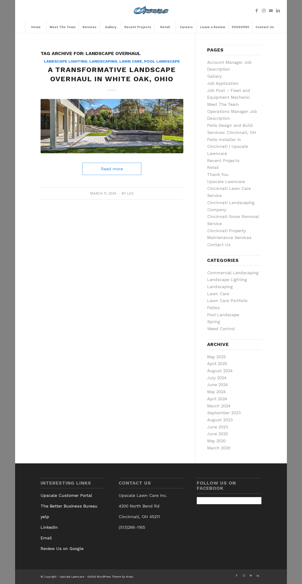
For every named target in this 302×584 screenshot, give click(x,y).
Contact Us (219, 244)
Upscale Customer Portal (66, 495)
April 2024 (217, 398)
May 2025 (216, 356)
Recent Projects (223, 160)
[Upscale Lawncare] (151, 10)
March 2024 (219, 405)
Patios (213, 307)
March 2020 (219, 447)
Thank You (217, 174)
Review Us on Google (62, 548)
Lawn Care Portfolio (227, 300)
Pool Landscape (162, 61)
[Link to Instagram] (263, 10)
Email (46, 537)
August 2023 (220, 419)
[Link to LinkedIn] (277, 10)
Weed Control (221, 328)
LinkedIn (49, 527)
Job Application (223, 83)
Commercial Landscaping (233, 272)
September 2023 (224, 412)
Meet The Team (223, 104)
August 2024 (220, 370)
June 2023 (217, 426)
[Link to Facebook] (256, 10)
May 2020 (216, 440)
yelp (45, 516)
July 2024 (216, 377)
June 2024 (217, 384)
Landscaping (103, 61)
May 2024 (216, 391)
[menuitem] (35, 27)
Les (130, 193)
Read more (112, 168)
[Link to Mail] (270, 10)
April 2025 (217, 363)
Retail (213, 167)
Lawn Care (130, 61)
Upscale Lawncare (226, 181)
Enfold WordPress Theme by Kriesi (110, 576)
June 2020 (217, 433)
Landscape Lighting (65, 61)
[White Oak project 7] (112, 126)
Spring (213, 321)
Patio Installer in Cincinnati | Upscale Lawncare (227, 146)
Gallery (214, 76)
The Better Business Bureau (69, 505)
